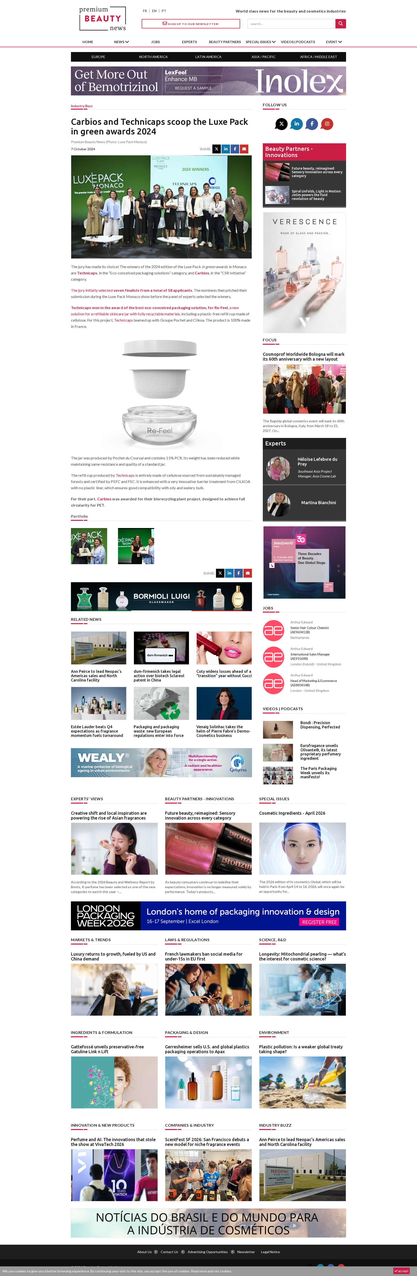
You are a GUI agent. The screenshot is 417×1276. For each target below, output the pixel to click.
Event (332, 42)
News (119, 42)
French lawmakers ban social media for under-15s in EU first (204, 956)
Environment (274, 1032)
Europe (98, 57)
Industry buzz (82, 106)
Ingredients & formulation (101, 1032)
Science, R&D (272, 939)
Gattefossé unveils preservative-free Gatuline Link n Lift (107, 1049)
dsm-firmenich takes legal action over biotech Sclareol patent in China (159, 675)
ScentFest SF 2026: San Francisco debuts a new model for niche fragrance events (207, 1142)
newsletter (246, 1252)
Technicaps (87, 273)
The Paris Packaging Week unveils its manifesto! (318, 772)
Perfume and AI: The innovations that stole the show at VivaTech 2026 (113, 1142)
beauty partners (225, 42)
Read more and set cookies (211, 1271)
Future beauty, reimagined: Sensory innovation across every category (200, 815)
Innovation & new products (103, 1125)
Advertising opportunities (208, 1252)
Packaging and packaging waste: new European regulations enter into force (159, 731)
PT (164, 11)
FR (145, 11)
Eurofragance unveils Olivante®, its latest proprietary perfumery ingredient (320, 751)
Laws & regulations (187, 939)
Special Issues (274, 798)
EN (154, 11)
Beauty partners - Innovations (289, 151)
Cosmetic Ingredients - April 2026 (292, 813)
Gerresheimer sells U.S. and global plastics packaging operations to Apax (207, 1049)
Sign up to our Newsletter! (193, 24)
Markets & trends (91, 939)
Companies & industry (189, 1125)
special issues (259, 42)
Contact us (169, 1252)
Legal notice (270, 1252)
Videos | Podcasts (298, 42)
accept (403, 1271)
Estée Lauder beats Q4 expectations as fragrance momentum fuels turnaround (97, 731)
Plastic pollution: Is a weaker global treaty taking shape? (301, 1049)
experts (189, 42)
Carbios (202, 273)
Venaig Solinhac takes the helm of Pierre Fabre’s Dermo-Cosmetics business (223, 731)
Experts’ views (87, 798)
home (88, 42)
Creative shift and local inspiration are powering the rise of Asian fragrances (109, 815)
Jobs (268, 608)
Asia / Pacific (264, 57)
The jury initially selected (131, 290)
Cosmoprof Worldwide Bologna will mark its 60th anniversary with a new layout (304, 356)
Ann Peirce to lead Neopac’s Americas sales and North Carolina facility (96, 675)
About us (144, 1252)
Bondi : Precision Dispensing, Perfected (320, 725)
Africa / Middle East (318, 57)
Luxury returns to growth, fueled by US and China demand (113, 956)
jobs (155, 42)
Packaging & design (186, 1032)
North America (153, 57)
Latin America (208, 57)
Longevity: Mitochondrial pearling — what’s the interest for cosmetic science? (302, 956)
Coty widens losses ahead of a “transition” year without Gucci (224, 673)
